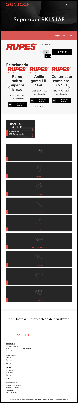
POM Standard (62, 399)
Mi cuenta (9, 372)
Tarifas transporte (12, 383)
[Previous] (9, 87)
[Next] (69, 87)
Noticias (9, 357)
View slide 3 (40, 106)
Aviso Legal (10, 390)
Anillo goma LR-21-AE (29, 80)
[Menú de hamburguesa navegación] (70, 4)
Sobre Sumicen (11, 355)
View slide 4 (42, 106)
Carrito (8, 375)
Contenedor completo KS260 (52, 80)
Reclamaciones (11, 392)
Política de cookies (12, 387)
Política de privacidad (13, 385)
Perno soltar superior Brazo (8, 83)
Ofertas (8, 368)
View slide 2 (37, 106)
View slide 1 (35, 106)
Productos (9, 370)
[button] (41, 52)
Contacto (9, 360)
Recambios (49, 35)
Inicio (41, 35)
